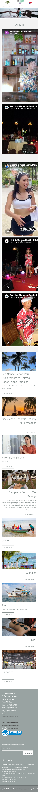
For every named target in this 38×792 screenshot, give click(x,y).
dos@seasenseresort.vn (10, 722)
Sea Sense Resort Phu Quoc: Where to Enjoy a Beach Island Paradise (16, 378)
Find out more (8, 393)
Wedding (31, 572)
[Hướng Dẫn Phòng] (19, 444)
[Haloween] (19, 659)
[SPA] (19, 627)
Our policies (31, 764)
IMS (37, 789)
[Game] (19, 527)
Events (19, 25)
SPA (33, 639)
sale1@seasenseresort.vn (10, 725)
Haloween (7, 672)
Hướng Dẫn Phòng (13, 457)
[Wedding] (19, 560)
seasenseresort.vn (13, 728)
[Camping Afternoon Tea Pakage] (19, 479)
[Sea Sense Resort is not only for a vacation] (19, 406)
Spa (21, 764)
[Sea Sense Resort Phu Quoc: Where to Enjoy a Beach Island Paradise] (19, 361)
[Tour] (19, 592)
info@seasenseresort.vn (10, 717)
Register (28, 753)
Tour (4, 605)
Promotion (10, 764)
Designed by (32, 789)
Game (5, 540)
